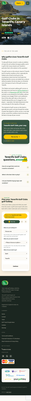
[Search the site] (12, 3)
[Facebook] (3, 356)
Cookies (4, 325)
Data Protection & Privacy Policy (10, 341)
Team (3, 319)
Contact (4, 316)
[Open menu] (27, 3)
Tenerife (15, 12)
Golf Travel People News (8, 322)
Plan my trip (14, 136)
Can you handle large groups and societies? (12, 182)
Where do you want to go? (10, 250)
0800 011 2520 (10, 141)
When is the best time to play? (11, 175)
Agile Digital (8, 392)
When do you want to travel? (11, 238)
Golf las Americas (22, 90)
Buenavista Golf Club (16, 92)
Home (3, 12)
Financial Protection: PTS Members (11, 338)
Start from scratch (9, 216)
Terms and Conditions (7, 335)
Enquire (19, 3)
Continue (15, 266)
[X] (6, 356)
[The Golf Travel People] (4, 3)
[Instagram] (10, 356)
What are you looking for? (10, 227)
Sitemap (4, 327)
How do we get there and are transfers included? (10, 167)
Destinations (8, 12)
